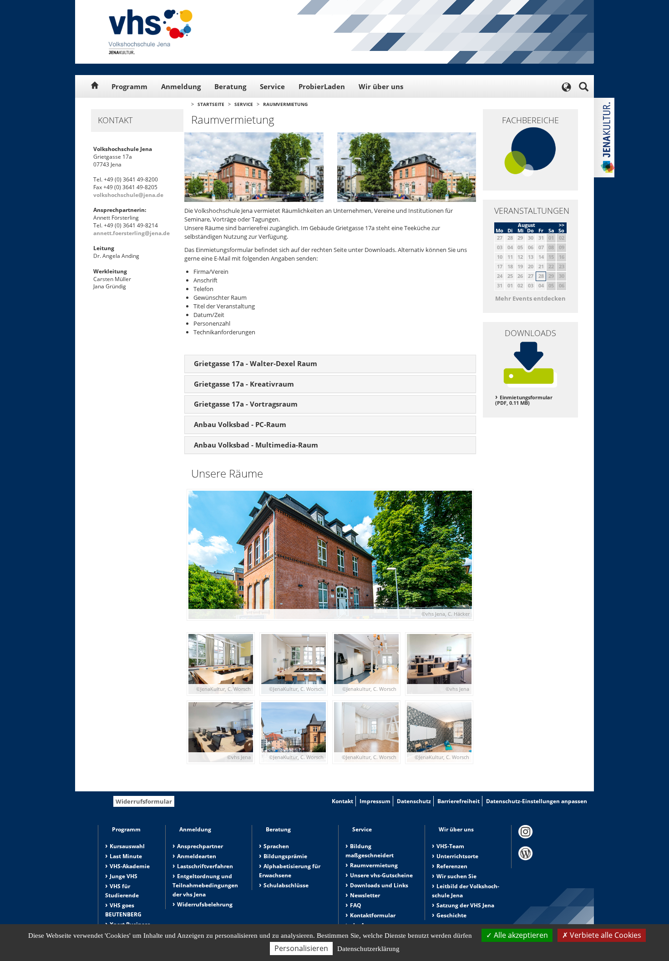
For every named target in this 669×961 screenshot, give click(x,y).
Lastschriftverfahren (205, 866)
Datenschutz (414, 801)
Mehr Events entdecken (530, 298)
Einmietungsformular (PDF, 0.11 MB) (523, 400)
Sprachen (276, 846)
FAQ (355, 905)
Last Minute (126, 856)
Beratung (230, 86)
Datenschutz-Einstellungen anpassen (536, 801)
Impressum (375, 801)
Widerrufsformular (144, 801)
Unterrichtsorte (457, 856)
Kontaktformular (372, 915)
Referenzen (451, 866)
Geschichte (451, 915)
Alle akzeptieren (520, 935)
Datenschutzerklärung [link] (368, 948)
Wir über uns (381, 86)
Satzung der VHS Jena (465, 905)
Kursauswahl (127, 846)
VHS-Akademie (130, 866)
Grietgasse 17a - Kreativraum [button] (244, 383)
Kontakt (342, 801)
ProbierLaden (322, 86)
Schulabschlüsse (286, 885)
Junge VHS (123, 876)
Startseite (211, 104)
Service (272, 86)
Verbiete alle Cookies (604, 935)
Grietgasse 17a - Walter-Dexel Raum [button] (255, 363)
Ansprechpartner (200, 846)
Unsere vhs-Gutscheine (381, 875)
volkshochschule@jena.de (128, 195)
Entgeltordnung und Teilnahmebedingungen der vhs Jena (205, 885)
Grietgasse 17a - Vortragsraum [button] (246, 403)
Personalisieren (301, 948)
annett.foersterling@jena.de (131, 233)
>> (561, 224)
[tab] (330, 363)
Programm (129, 86)
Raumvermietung (285, 104)
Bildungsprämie (285, 856)
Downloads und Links (379, 885)
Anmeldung (181, 86)
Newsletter (365, 895)
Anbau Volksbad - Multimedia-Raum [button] (256, 444)
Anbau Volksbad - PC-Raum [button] (240, 424)
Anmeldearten (196, 856)
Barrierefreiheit (458, 801)
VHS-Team (450, 846)
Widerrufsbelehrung (205, 904)
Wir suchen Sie (456, 876)
